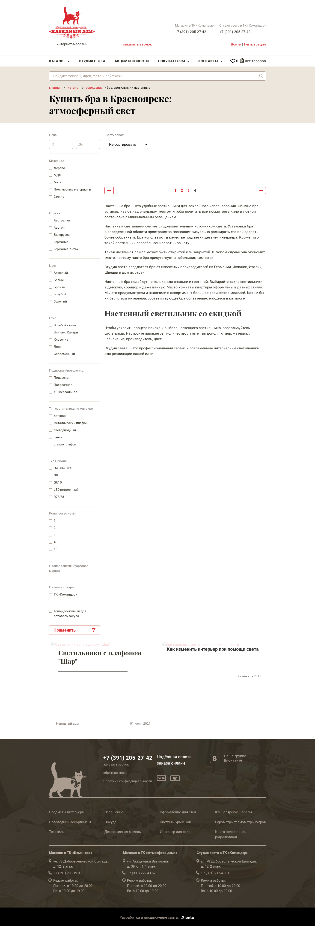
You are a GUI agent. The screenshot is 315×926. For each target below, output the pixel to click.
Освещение (113, 812)
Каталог (57, 61)
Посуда (110, 822)
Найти (261, 76)
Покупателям (171, 61)
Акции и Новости (132, 61)
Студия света (92, 61)
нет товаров (255, 61)
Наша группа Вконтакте (235, 758)
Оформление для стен (178, 812)
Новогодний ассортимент (70, 822)
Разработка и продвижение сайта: (149, 917)
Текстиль (56, 832)
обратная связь (115, 773)
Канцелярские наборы (233, 812)
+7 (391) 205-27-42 (190, 32)
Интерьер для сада (175, 832)
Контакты (208, 61)
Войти (236, 44)
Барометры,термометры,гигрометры (245, 822)
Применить (64, 630)
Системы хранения (175, 822)
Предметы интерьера (66, 812)
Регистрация (255, 44)
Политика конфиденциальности (127, 781)
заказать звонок (137, 44)
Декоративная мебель (122, 832)
